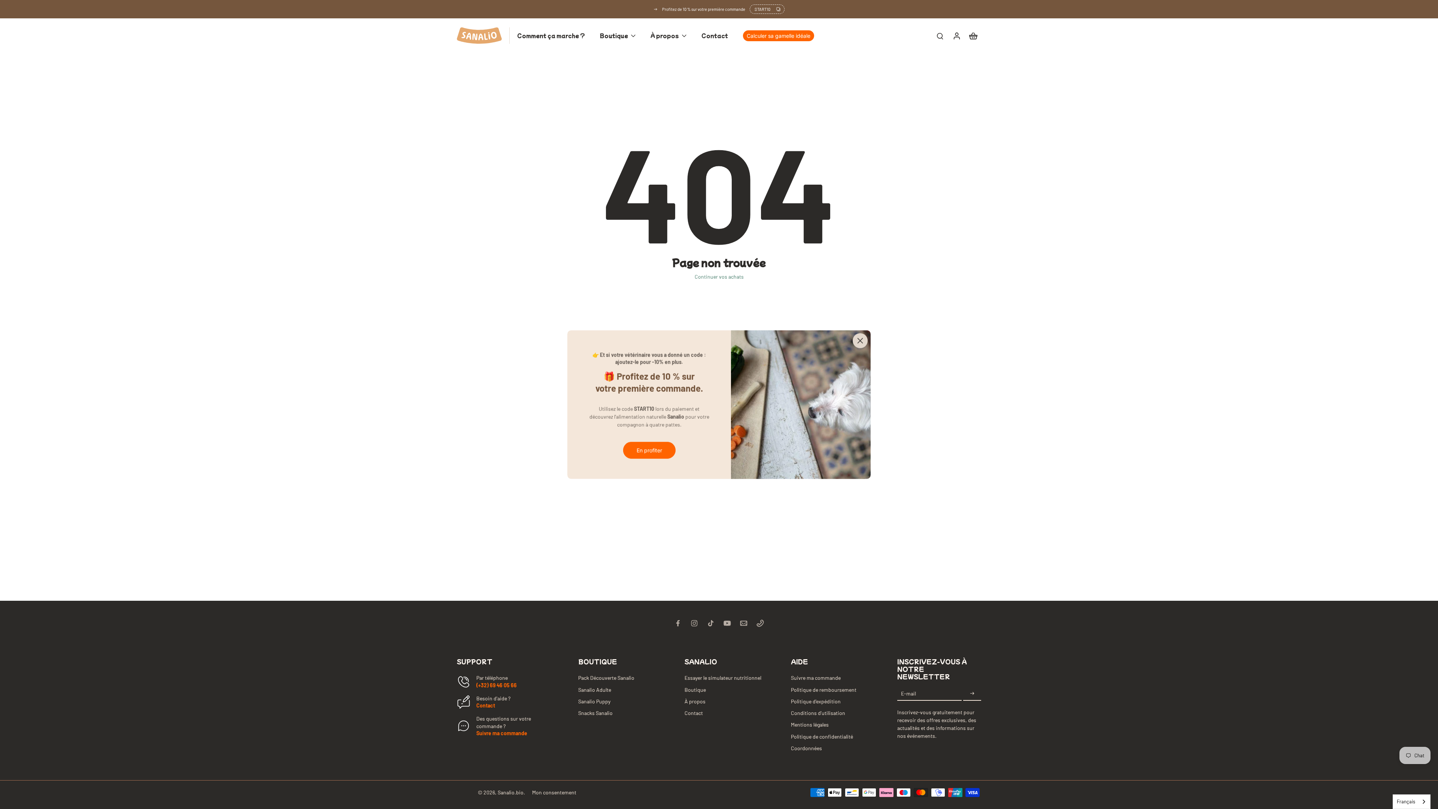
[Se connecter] (956, 35)
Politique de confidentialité (822, 736)
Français (1406, 802)
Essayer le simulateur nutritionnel (723, 678)
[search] (940, 35)
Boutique (695, 690)
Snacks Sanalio (595, 713)
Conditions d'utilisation (818, 713)
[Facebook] (678, 623)
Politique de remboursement (823, 690)
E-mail (908, 693)
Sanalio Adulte (594, 690)
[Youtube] (727, 623)
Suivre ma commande (501, 733)
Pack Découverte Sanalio (606, 678)
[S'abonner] (972, 693)
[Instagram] (694, 623)
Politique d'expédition (816, 701)
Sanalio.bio (511, 792)
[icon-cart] (973, 35)
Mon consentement (554, 792)
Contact (485, 705)
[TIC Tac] (711, 623)
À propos (695, 701)
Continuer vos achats (719, 276)
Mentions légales (810, 724)
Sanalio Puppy (594, 701)
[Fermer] (860, 340)
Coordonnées (806, 748)
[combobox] (1412, 801)
